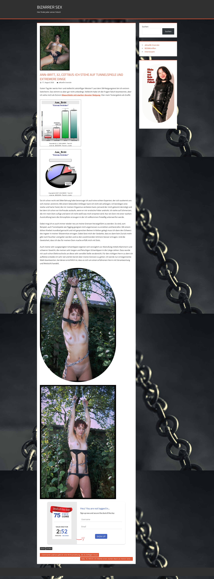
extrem (49, 548)
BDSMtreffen (150, 48)
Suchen (145, 26)
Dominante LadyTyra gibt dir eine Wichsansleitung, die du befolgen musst (70, 555)
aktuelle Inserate (65, 82)
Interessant (150, 51)
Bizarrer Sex (49, 7)
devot (43, 548)
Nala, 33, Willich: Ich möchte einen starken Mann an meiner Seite (105, 559)
